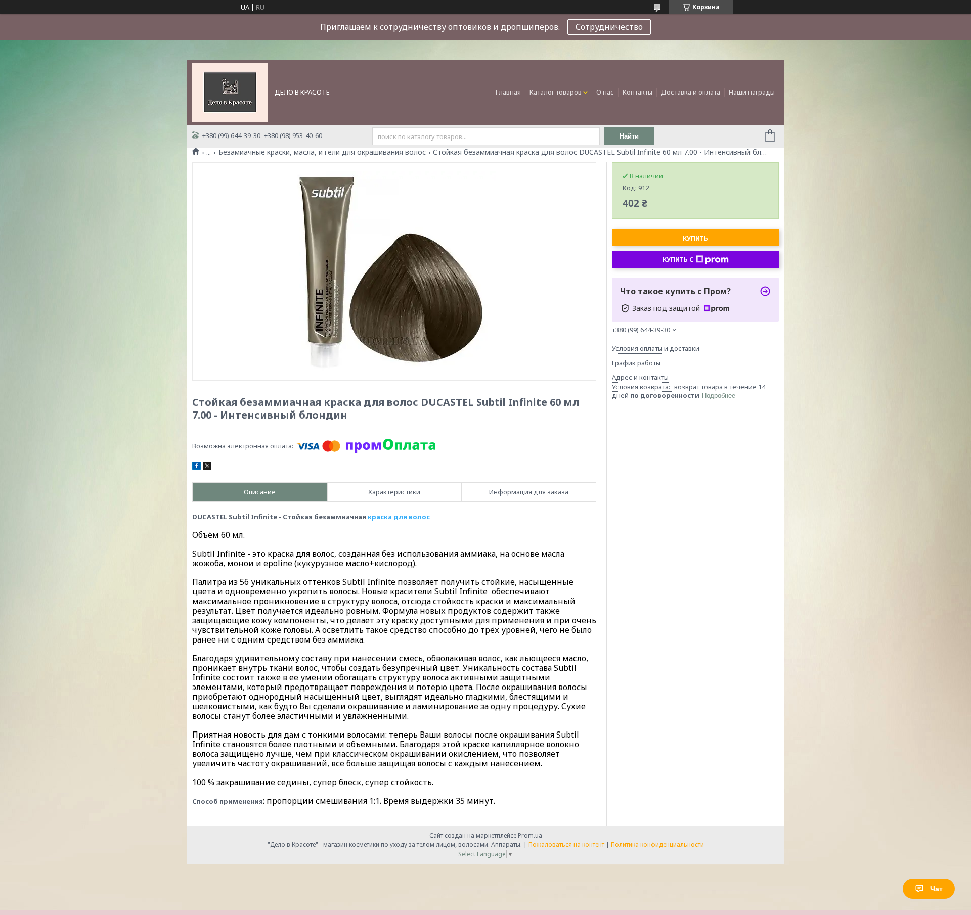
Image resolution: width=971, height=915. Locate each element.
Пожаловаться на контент (566, 844)
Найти (629, 136)
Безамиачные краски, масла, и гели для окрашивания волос (322, 152)
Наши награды (752, 92)
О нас (605, 92)
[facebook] (196, 467)
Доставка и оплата (690, 92)
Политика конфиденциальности (657, 844)
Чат (936, 889)
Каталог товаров (555, 92)
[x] (207, 467)
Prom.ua (530, 835)
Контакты (637, 92)
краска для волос (399, 516)
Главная (508, 92)
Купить (695, 238)
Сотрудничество (609, 26)
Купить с (678, 259)
